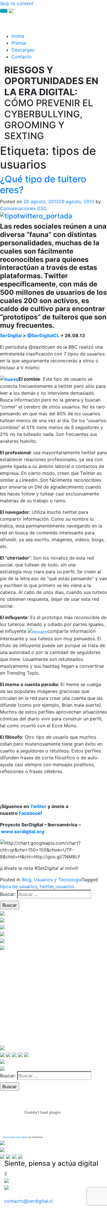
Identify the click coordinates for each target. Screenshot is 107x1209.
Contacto (21, 57)
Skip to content (16, 3)
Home (17, 36)
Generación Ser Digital (15, 1137)
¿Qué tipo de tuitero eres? (43, 184)
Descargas (22, 50)
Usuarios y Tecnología (58, 879)
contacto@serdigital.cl (28, 1201)
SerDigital (11, 335)
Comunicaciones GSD (23, 208)
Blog (26, 879)
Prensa (18, 43)
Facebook (30, 813)
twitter (47, 886)
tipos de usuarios (18, 886)
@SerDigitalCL (43, 335)
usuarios (65, 886)
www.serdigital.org (22, 831)
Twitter (38, 806)
